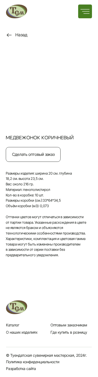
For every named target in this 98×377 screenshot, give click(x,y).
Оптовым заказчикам (69, 325)
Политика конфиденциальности (32, 362)
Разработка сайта (21, 368)
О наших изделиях (21, 332)
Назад (21, 34)
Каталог (12, 325)
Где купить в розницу (69, 332)
